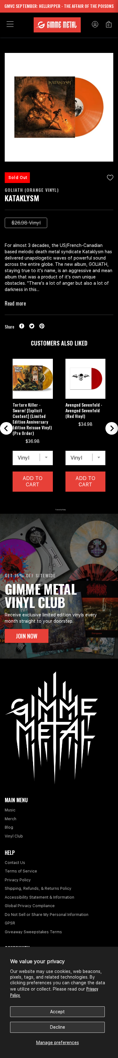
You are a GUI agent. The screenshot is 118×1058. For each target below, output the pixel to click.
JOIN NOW (26, 636)
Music (10, 810)
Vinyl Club (14, 836)
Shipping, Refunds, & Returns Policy (38, 888)
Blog (9, 827)
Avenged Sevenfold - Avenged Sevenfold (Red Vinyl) (83, 410)
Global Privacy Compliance (30, 906)
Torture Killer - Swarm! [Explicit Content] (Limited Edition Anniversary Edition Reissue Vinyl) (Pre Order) (32, 419)
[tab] (43, 501)
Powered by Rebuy (59, 509)
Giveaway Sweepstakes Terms (33, 932)
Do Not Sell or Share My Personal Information (46, 914)
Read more (15, 303)
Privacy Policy (18, 880)
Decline (57, 1027)
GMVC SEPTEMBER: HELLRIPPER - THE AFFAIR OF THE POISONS (59, 6)
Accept (57, 1011)
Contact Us (15, 863)
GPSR (10, 923)
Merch (10, 819)
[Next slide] (111, 428)
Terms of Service (21, 871)
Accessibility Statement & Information (39, 897)
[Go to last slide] (6, 428)
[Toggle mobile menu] (10, 25)
